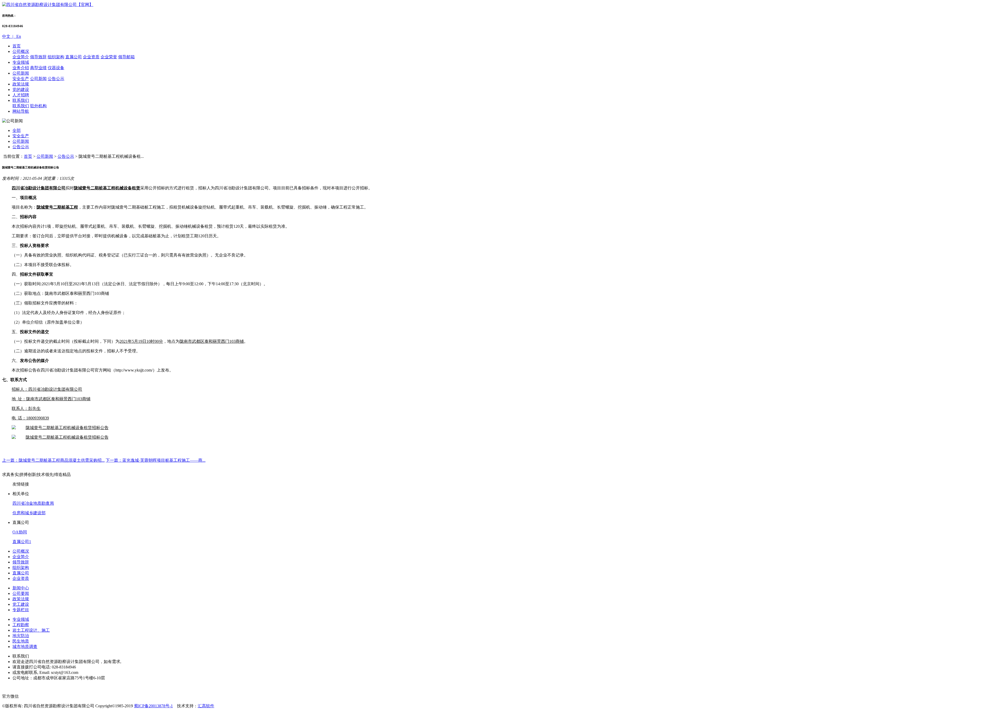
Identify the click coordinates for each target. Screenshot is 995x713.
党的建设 (20, 89)
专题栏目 (20, 610)
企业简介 (20, 57)
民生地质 (20, 641)
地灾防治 (20, 635)
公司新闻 (20, 73)
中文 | (8, 36)
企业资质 (91, 57)
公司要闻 (20, 593)
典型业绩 (38, 68)
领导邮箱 (126, 57)
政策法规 (20, 84)
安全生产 (20, 78)
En (18, 36)
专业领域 (20, 62)
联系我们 (20, 100)
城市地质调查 (24, 646)
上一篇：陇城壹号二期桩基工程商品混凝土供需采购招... (53, 460)
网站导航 (20, 111)
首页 (16, 46)
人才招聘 (20, 95)
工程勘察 (20, 625)
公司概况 (20, 51)
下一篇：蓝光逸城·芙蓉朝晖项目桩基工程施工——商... (155, 460)
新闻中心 (20, 588)
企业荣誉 (109, 57)
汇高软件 (206, 706)
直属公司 (73, 57)
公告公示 (56, 78)
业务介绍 (20, 68)
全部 (16, 130)
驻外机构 (38, 106)
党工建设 (20, 604)
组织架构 (56, 57)
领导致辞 (38, 57)
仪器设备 (56, 68)
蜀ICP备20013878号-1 (153, 706)
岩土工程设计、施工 (31, 630)
